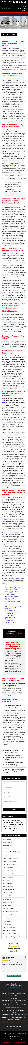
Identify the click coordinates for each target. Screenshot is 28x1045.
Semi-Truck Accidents (11, 617)
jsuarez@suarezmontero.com (16, 1022)
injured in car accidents (8, 323)
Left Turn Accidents (10, 598)
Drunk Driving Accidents (11, 589)
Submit (14, 809)
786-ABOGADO (22, 8)
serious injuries (16, 316)
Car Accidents (6, 314)
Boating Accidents (10, 624)
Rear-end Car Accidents (11, 596)
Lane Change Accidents (11, 610)
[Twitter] (14, 2)
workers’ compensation (8, 423)
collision (11, 50)
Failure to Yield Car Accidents (13, 601)
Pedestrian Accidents (10, 622)
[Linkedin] (22, 2)
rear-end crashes (11, 97)
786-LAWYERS (22, 10)
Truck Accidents (9, 615)
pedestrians (5, 82)
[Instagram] (19, 2)
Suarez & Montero (15, 409)
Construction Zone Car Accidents (14, 612)
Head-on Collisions (10, 593)
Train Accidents (9, 620)
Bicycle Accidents (9, 619)
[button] (2, 823)
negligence (10, 257)
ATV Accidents (8, 608)
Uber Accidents (9, 613)
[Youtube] (25, 2)
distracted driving (12, 165)
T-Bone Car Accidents (11, 600)
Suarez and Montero (7, 519)
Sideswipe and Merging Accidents (14, 607)
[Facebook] (17, 2)
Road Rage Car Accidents (11, 591)
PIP (8, 363)
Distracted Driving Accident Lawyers (14, 588)
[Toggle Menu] (26, 14)
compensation (6, 407)
